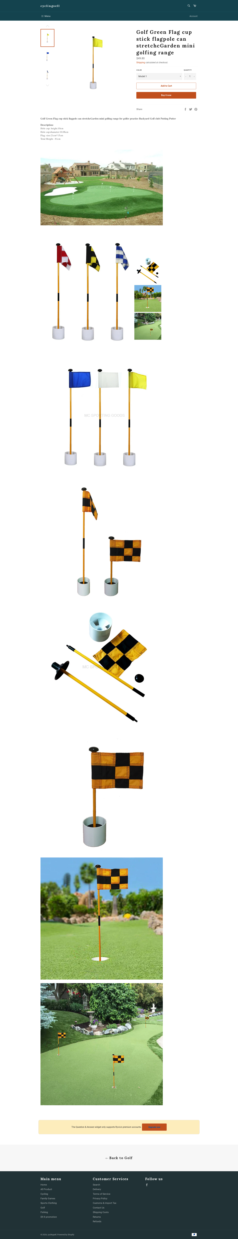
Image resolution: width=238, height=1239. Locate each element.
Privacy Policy (100, 1198)
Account (194, 16)
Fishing (44, 1212)
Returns (97, 1216)
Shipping (140, 62)
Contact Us (98, 1207)
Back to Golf (120, 1158)
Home (43, 1184)
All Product (46, 1189)
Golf (42, 1207)
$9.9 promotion (48, 1216)
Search (96, 1184)
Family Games (47, 1198)
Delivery (97, 1189)
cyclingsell (50, 6)
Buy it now (166, 95)
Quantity (188, 70)
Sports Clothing (48, 1203)
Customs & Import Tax (104, 1203)
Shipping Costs (101, 1212)
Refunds (97, 1221)
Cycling (44, 1194)
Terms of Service (101, 1194)
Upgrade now (154, 1127)
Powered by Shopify (65, 1235)
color (139, 70)
